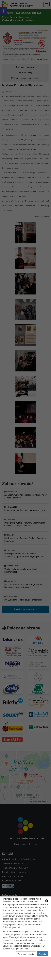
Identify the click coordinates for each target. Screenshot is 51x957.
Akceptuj (42, 953)
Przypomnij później (25, 953)
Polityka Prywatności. (12, 927)
